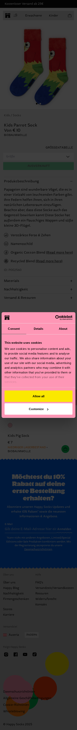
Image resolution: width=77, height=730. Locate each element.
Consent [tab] (14, 328)
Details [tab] (38, 328)
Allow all (38, 396)
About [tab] (63, 328)
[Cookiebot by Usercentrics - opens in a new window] (55, 317)
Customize (36, 409)
